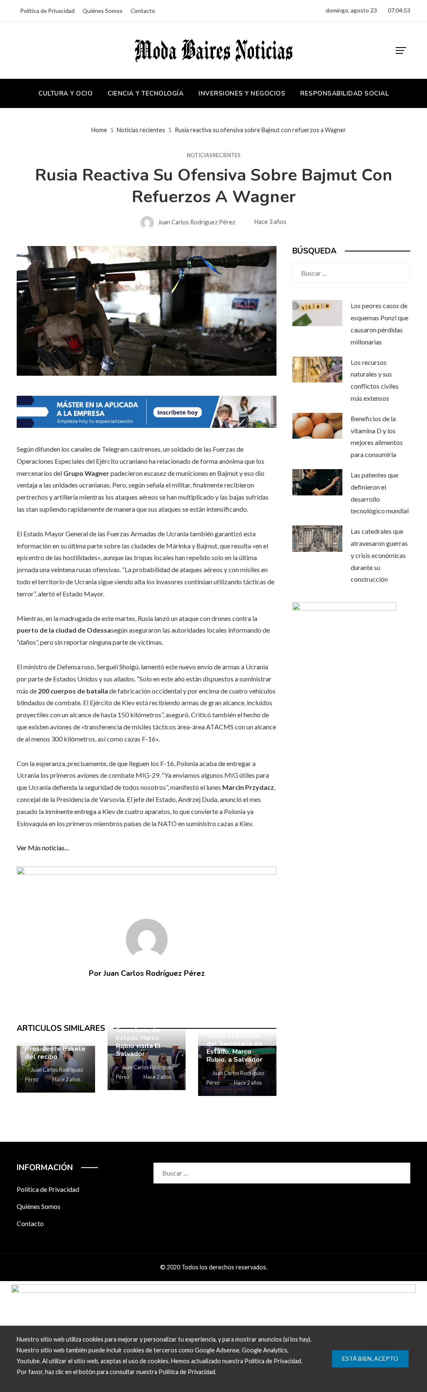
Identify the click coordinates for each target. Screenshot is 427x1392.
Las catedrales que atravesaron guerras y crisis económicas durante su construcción (379, 555)
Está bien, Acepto (370, 1358)
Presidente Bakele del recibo (55, 1052)
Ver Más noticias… (43, 848)
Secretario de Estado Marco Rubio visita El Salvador (138, 1042)
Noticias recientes (213, 155)
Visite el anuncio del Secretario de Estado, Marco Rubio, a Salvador (234, 1048)
